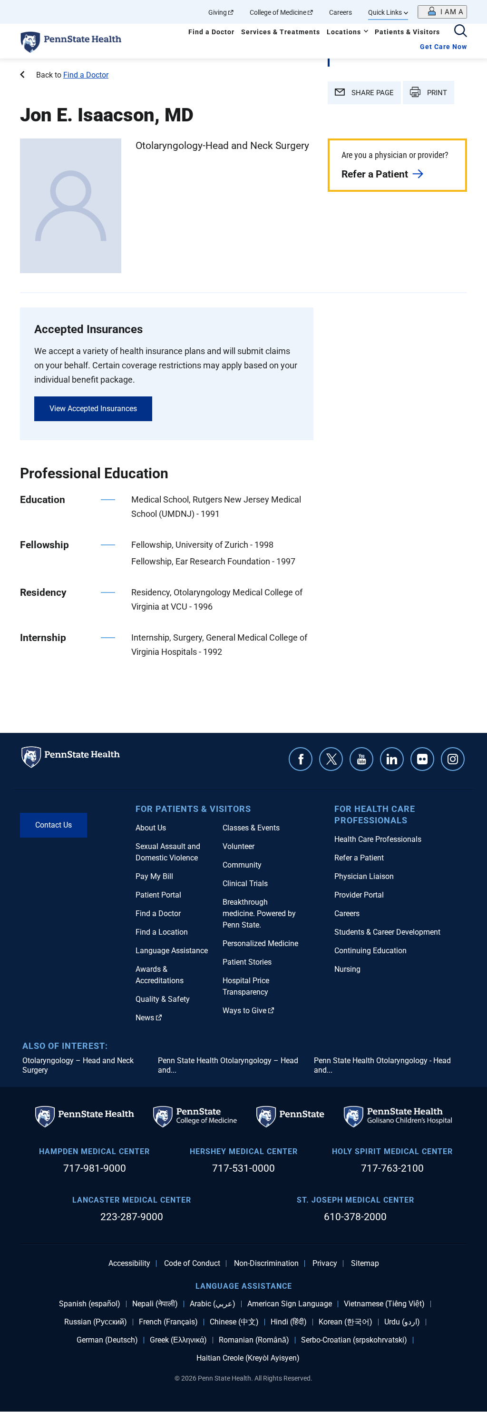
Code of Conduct (192, 1263)
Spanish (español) (89, 1304)
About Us (151, 827)
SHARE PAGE (372, 93)
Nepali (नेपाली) (155, 1304)
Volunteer (238, 846)
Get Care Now (443, 46)
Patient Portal (158, 894)
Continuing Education (370, 950)
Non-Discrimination (266, 1263)
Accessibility (129, 1263)
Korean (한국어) (345, 1322)
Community (242, 864)
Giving (217, 12)
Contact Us (53, 824)
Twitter (331, 759)
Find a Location (162, 932)
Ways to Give (244, 1010)
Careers (340, 12)
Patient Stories (247, 962)
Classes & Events (251, 827)
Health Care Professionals (377, 839)
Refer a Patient (374, 174)
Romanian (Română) (254, 1340)
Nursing (347, 969)
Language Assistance (172, 950)
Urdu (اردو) (402, 1322)
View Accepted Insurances (93, 408)
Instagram (453, 759)
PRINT (436, 93)
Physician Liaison (364, 876)
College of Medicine (278, 12)
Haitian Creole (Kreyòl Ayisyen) (248, 1358)
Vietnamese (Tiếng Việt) (384, 1304)
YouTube (361, 759)
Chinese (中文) (234, 1322)
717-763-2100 (392, 1168)
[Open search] (460, 31)
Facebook (300, 759)
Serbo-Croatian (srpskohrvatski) (354, 1340)
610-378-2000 (355, 1217)
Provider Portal (359, 894)
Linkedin (392, 759)
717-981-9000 (94, 1168)
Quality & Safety (163, 999)
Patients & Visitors (407, 32)
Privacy (324, 1263)
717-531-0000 (243, 1168)
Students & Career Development (387, 932)
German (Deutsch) (107, 1340)
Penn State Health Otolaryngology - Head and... (382, 1065)
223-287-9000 (131, 1217)
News (145, 1017)
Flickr (422, 759)
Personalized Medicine (260, 943)
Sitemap (365, 1263)
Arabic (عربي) (212, 1304)
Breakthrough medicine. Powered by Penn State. (259, 913)
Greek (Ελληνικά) (178, 1340)
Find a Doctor (211, 32)
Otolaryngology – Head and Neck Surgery (78, 1065)
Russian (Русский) (95, 1322)
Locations (344, 32)
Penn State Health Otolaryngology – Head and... (228, 1065)
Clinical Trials (245, 883)
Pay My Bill (154, 876)
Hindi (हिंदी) (289, 1322)
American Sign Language (289, 1304)
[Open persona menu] (442, 12)
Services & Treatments (280, 32)
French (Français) (168, 1322)
